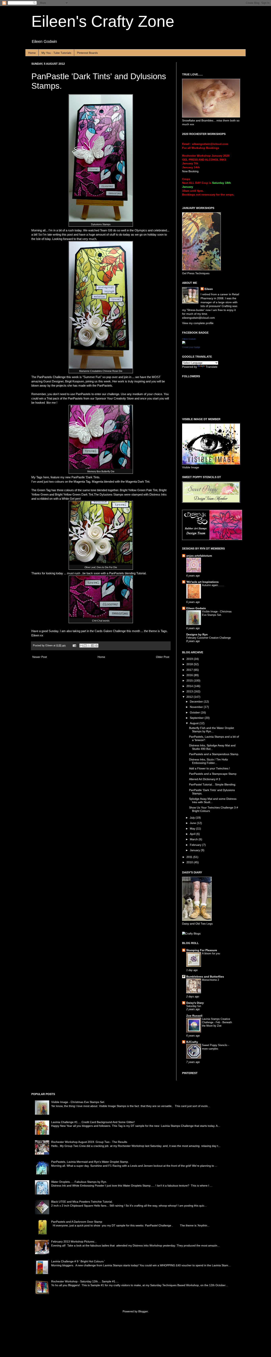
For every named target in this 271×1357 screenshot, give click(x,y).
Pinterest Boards (87, 52)
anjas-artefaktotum (199, 555)
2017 (190, 669)
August (194, 723)
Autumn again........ (213, 585)
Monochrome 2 (210, 979)
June (193, 823)
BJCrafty (192, 1041)
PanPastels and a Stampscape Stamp (212, 773)
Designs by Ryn (197, 634)
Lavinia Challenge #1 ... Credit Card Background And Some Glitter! (93, 1122)
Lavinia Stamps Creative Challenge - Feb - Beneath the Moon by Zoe (217, 1022)
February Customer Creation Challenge (208, 637)
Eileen (209, 289)
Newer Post (39, 656)
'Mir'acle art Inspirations (202, 581)
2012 (190, 696)
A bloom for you (211, 953)
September (197, 717)
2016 (190, 675)
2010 (190, 862)
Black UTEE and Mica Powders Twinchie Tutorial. (82, 1201)
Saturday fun (193, 1006)
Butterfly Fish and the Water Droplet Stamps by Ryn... (211, 729)
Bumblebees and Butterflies (205, 976)
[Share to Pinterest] (96, 646)
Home (32, 52)
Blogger (143, 1311)
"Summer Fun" (92, 377)
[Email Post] (74, 645)
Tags (164, 631)
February (196, 844)
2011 (189, 856)
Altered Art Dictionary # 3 (204, 779)
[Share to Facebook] (93, 646)
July (193, 817)
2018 (190, 664)
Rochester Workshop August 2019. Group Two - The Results (89, 1141)
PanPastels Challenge (51, 377)
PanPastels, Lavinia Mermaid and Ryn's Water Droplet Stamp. (90, 1161)
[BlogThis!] (85, 646)
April (193, 833)
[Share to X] (89, 646)
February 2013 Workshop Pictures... (74, 1241)
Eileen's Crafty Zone (102, 21)
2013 (190, 691)
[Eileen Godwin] (183, 343)
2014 (190, 686)
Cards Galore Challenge (110, 631)
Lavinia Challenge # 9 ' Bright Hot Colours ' (78, 1261)
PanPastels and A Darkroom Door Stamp (76, 1221)
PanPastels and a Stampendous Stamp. (214, 754)
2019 (190, 658)
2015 (190, 680)
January (195, 850)
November (197, 706)
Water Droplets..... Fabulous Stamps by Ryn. (79, 1181)
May (193, 828)
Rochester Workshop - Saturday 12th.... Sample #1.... (84, 1281)
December (197, 701)
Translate (211, 366)
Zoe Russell (194, 1015)
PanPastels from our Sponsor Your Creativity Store (101, 398)
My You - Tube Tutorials (56, 52)
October (195, 712)
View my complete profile (197, 323)
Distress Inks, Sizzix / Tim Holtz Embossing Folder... (208, 761)
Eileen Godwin (189, 339)
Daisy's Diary (195, 1002)
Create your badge (191, 347)
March (194, 839)
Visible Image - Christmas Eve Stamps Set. (78, 1102)
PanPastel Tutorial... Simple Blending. (212, 784)
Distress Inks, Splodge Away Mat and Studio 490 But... (212, 747)
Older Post (162, 656)
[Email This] (81, 646)
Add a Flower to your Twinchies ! (209, 768)
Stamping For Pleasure (201, 950)
